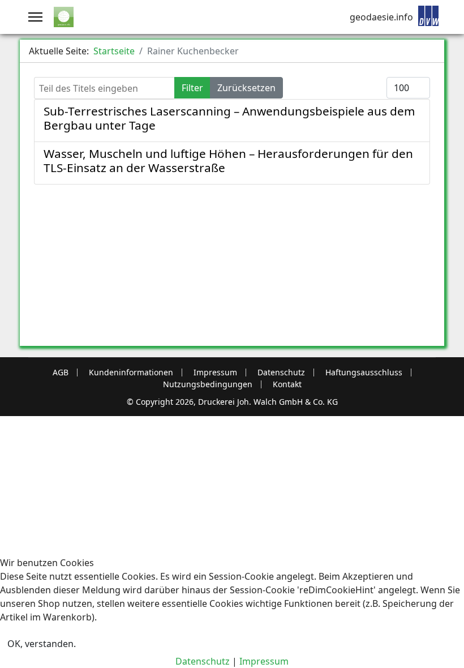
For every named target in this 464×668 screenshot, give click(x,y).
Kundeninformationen (131, 372)
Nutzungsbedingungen (207, 384)
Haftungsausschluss (363, 372)
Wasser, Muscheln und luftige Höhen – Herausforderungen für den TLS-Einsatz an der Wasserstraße (228, 160)
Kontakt (287, 384)
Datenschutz (281, 372)
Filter (192, 88)
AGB (60, 372)
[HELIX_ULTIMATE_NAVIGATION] (35, 17)
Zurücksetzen (246, 88)
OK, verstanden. (41, 643)
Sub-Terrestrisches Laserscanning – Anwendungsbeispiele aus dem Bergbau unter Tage (229, 118)
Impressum (215, 372)
